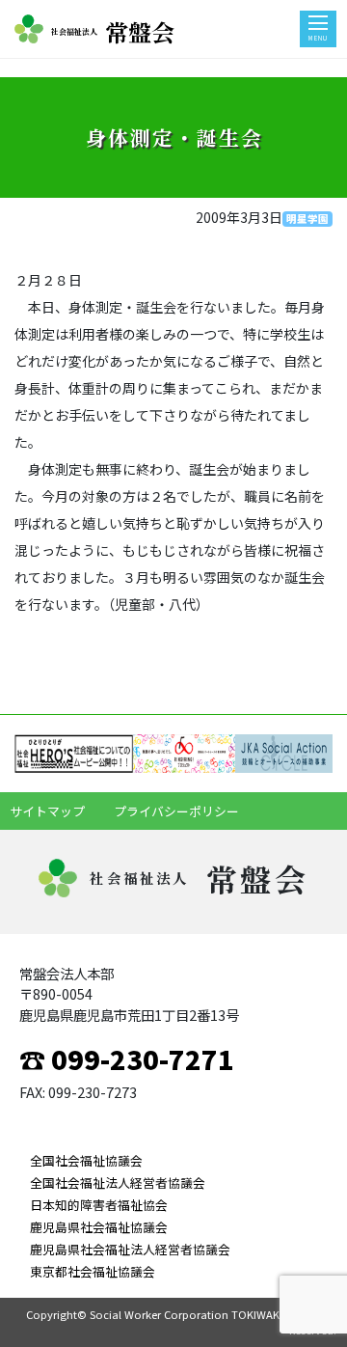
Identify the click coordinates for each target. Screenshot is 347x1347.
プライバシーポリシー (176, 811)
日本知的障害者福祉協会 (99, 1205)
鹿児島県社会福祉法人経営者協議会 (130, 1249)
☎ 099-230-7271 (126, 1058)
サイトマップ (47, 811)
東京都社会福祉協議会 (92, 1271)
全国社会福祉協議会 (86, 1160)
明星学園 (307, 218)
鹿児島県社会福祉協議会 (99, 1227)
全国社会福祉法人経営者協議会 (117, 1182)
